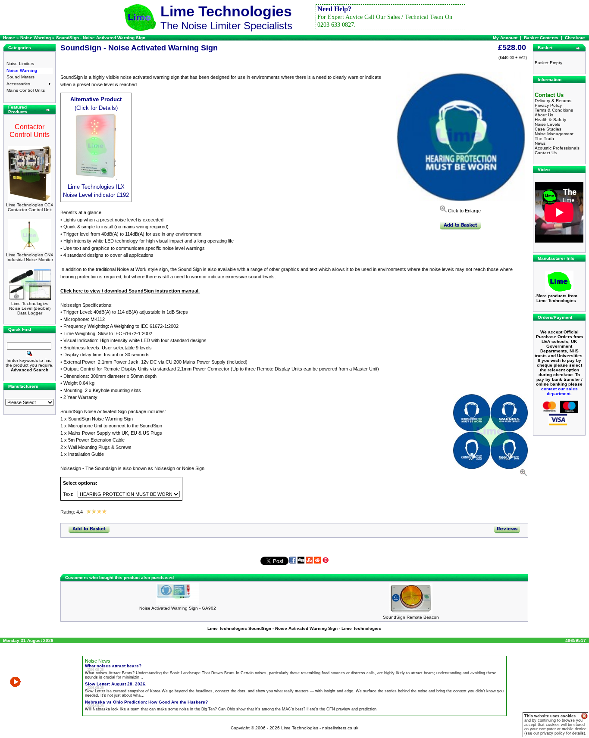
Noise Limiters (20, 63)
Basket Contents (541, 37)
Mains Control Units (25, 90)
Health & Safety (550, 119)
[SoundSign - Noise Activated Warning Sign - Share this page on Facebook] (292, 562)
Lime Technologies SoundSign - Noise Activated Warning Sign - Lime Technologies (294, 628)
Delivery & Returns (553, 100)
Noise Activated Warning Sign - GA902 (177, 608)
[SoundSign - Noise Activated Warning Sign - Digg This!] (301, 562)
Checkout (575, 37)
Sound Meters (20, 77)
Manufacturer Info (556, 258)
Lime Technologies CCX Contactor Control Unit (29, 207)
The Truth (544, 138)
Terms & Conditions (554, 110)
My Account (505, 37)
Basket (545, 47)
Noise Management (554, 133)
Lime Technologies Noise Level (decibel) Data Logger (29, 308)
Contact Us (546, 152)
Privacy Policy (548, 105)
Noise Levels (547, 124)
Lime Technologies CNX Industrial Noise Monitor (29, 257)
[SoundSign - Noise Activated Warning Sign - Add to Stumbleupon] (309, 562)
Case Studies (548, 129)
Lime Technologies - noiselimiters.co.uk (319, 728)
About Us (544, 114)
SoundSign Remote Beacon (411, 617)
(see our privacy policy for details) (554, 733)
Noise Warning (21, 70)
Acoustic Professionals (557, 148)
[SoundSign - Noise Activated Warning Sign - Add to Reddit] (317, 562)
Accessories (18, 83)
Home (9, 37)
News (540, 143)
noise (102, 665)
